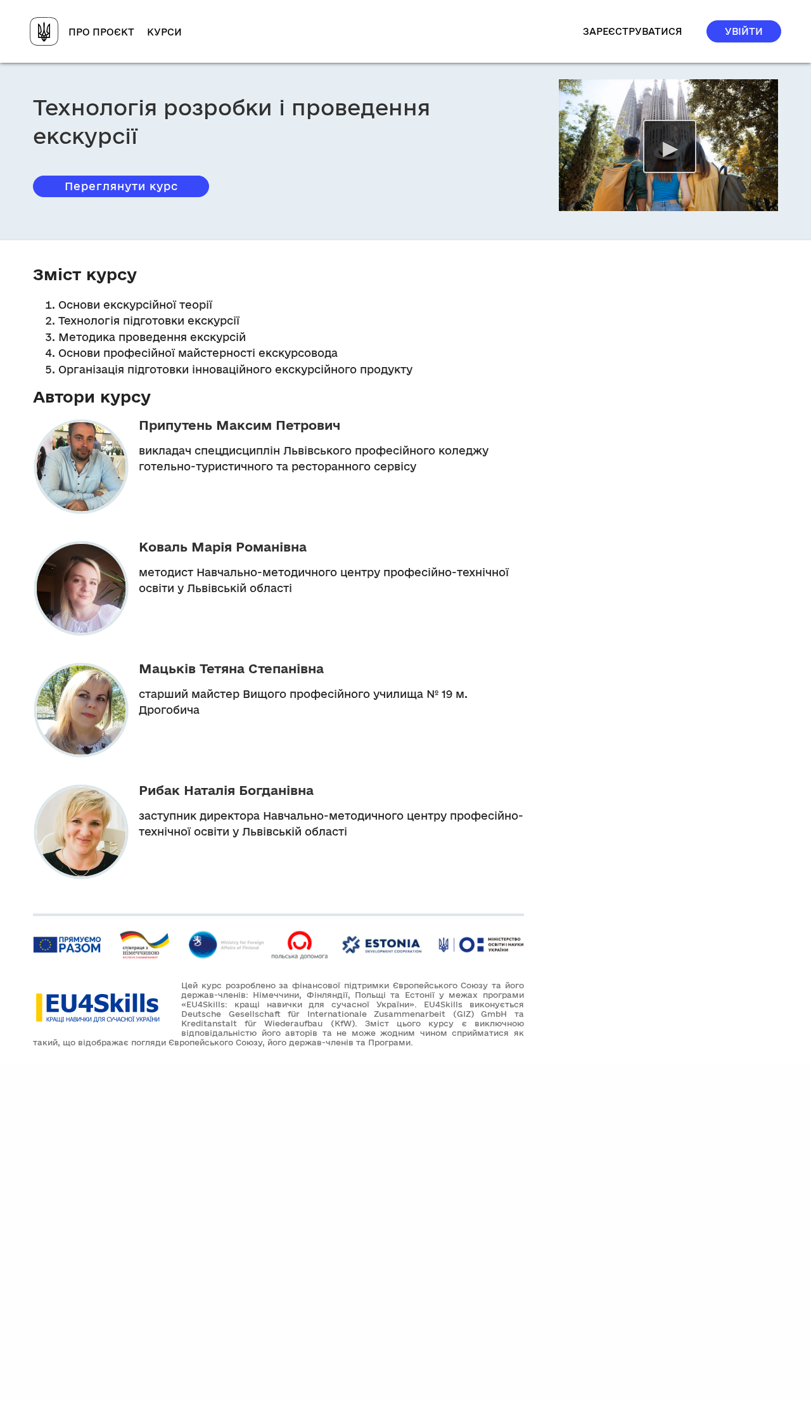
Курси (164, 32)
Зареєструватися (632, 31)
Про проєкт (101, 32)
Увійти (744, 31)
